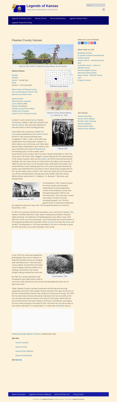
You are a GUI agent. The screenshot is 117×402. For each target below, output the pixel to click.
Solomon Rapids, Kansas (87, 70)
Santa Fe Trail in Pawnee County (24, 113)
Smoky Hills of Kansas (20, 111)
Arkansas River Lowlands (21, 101)
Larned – (15, 80)
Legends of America (78, 399)
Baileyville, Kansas (85, 53)
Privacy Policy (78, 394)
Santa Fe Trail (41, 134)
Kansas (33, 120)
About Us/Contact (18, 394)
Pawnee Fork (17, 106)
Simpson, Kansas (84, 80)
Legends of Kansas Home (21, 18)
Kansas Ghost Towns (86, 126)
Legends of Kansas (42, 6)
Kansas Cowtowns (85, 123)
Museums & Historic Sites (22, 94)
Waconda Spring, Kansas (87, 73)
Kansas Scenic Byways (86, 119)
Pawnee (15, 125)
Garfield (15, 78)
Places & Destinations (24, 355)
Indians (21, 125)
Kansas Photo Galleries (24, 351)
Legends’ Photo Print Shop (22, 22)
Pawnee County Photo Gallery (23, 108)
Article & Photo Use (62, 394)
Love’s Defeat (17, 103)
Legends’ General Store (78, 18)
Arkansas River (17, 99)
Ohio (71, 212)
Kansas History (40, 18)
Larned (50, 222)
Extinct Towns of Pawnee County (24, 89)
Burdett (15, 75)
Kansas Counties (22, 342)
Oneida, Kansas (84, 58)
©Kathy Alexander (19, 334)
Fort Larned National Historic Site (24, 92)
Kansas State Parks (85, 116)
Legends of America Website (40, 394)
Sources (18, 360)
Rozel (14, 83)
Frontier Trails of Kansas (87, 121)
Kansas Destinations (58, 18)
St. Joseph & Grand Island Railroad (91, 55)
